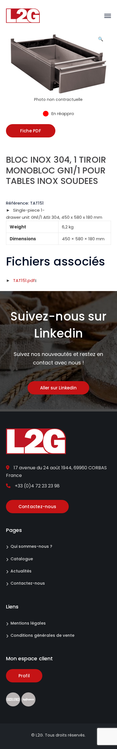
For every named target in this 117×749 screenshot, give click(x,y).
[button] (100, 41)
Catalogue (22, 559)
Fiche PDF (30, 131)
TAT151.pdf (24, 280)
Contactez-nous (28, 583)
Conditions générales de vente (42, 635)
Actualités (21, 571)
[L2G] (23, 15)
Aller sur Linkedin (58, 388)
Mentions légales (28, 623)
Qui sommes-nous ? (31, 546)
